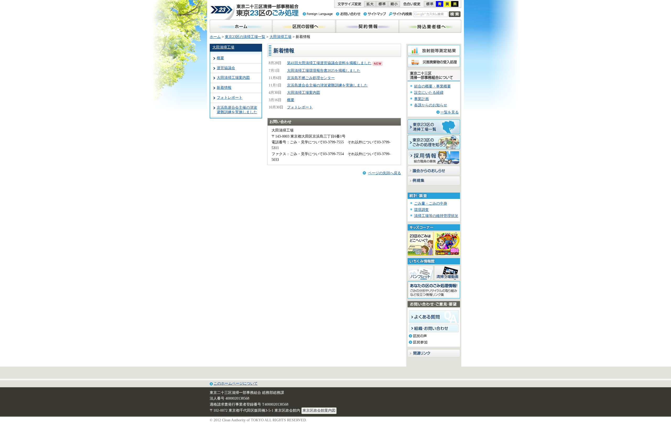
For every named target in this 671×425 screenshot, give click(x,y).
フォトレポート (229, 98)
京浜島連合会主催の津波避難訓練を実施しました (237, 110)
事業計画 (421, 99)
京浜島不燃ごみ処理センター (311, 78)
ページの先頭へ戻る (384, 173)
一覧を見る (449, 112)
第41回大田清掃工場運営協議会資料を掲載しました (329, 63)
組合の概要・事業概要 (432, 86)
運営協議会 (226, 68)
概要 (220, 58)
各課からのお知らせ (430, 105)
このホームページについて (236, 383)
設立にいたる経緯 (428, 93)
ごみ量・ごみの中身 (430, 203)
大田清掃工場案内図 (233, 78)
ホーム (215, 37)
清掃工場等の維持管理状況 (436, 216)
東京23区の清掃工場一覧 (245, 37)
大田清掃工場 (280, 37)
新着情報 (224, 88)
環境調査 (421, 210)
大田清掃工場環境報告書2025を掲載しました (323, 71)
